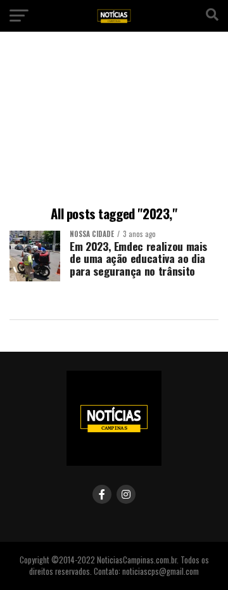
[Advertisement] (114, 121)
